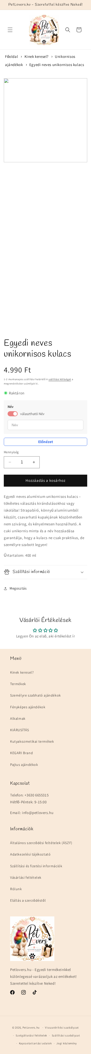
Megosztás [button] (18, 588)
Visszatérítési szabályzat (62, 1027)
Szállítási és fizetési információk (36, 866)
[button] (10, 29)
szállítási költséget (60, 379)
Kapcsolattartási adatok (35, 1043)
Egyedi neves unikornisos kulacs (56, 64)
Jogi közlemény (66, 1043)
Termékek (18, 684)
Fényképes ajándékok (27, 707)
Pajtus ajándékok (24, 764)
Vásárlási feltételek (25, 877)
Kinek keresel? (37, 56)
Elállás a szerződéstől (28, 900)
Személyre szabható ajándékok (35, 695)
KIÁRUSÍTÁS (19, 730)
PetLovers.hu (31, 1027)
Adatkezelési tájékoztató (30, 854)
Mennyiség (11, 452)
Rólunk (16, 889)
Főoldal (11, 56)
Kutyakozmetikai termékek (32, 741)
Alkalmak (18, 718)
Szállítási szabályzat (66, 1035)
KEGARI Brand (21, 753)
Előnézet (45, 441)
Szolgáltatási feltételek (31, 1035)
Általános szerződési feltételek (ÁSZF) (41, 842)
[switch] (13, 413)
